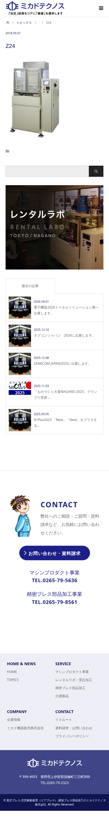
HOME (12, 671)
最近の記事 (30, 285)
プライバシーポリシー (72, 736)
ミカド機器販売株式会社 (25, 728)
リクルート (63, 719)
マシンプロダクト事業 (72, 671)
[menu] (100, 8)
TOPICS (13, 679)
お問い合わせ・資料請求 (55, 553)
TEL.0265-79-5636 (54, 580)
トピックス (24, 22)
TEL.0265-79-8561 (54, 602)
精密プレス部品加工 (70, 687)
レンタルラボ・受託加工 (73, 679)
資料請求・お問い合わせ (73, 728)
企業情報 (13, 719)
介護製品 (62, 696)
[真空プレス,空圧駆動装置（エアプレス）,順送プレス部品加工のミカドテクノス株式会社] (35, 8)
